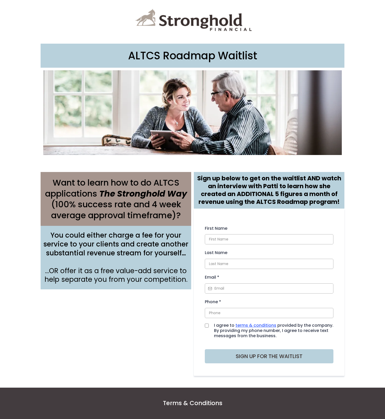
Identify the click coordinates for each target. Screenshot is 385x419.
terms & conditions (255, 325)
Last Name (216, 253)
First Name (216, 228)
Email (212, 277)
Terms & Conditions (192, 403)
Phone (213, 302)
